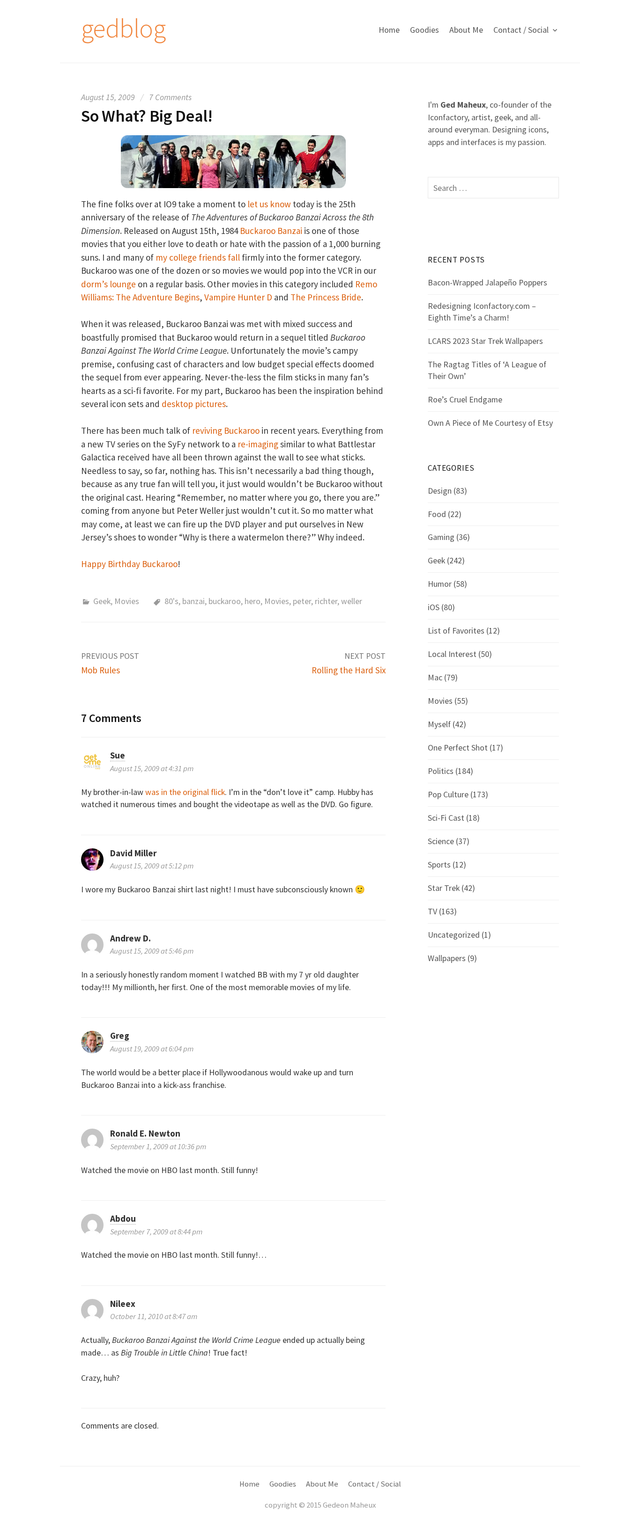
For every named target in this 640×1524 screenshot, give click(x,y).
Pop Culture (448, 794)
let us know (269, 204)
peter (302, 601)
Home (389, 29)
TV (432, 911)
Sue (117, 755)
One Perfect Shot (458, 747)
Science (441, 841)
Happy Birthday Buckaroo (129, 563)
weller (351, 601)
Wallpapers (447, 958)
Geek (102, 601)
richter (326, 601)
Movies (126, 601)
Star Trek (444, 887)
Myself (439, 724)
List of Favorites (456, 630)
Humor (440, 583)
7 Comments (170, 97)
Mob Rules (100, 670)
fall (234, 257)
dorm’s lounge (108, 284)
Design (440, 490)
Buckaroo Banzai (271, 230)
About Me (466, 29)
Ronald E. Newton (145, 1133)
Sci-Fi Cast (446, 817)
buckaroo (224, 601)
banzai (193, 601)
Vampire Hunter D (238, 297)
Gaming (441, 537)
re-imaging (258, 444)
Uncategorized (454, 934)
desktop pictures (194, 403)
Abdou (123, 1218)
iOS (433, 607)
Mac (435, 677)
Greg (119, 1035)
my (161, 257)
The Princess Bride (325, 297)
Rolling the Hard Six (349, 670)
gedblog (123, 28)
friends (212, 257)
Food (437, 514)
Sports (439, 864)
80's (171, 601)
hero (252, 601)
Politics (441, 771)
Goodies (424, 29)
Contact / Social (521, 29)
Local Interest (452, 654)
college (183, 257)
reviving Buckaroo (226, 430)
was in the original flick (185, 792)
